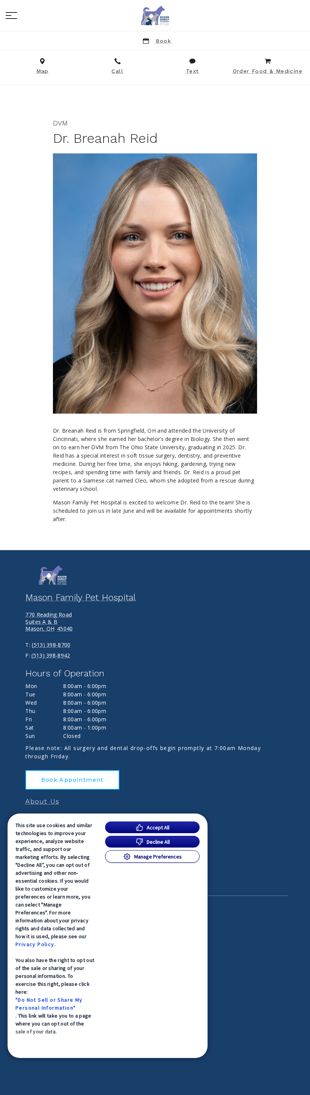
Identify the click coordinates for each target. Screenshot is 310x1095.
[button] (11, 15)
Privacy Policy (35, 944)
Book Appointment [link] (72, 779)
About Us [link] (42, 801)
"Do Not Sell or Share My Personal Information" (49, 1003)
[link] (155, 15)
